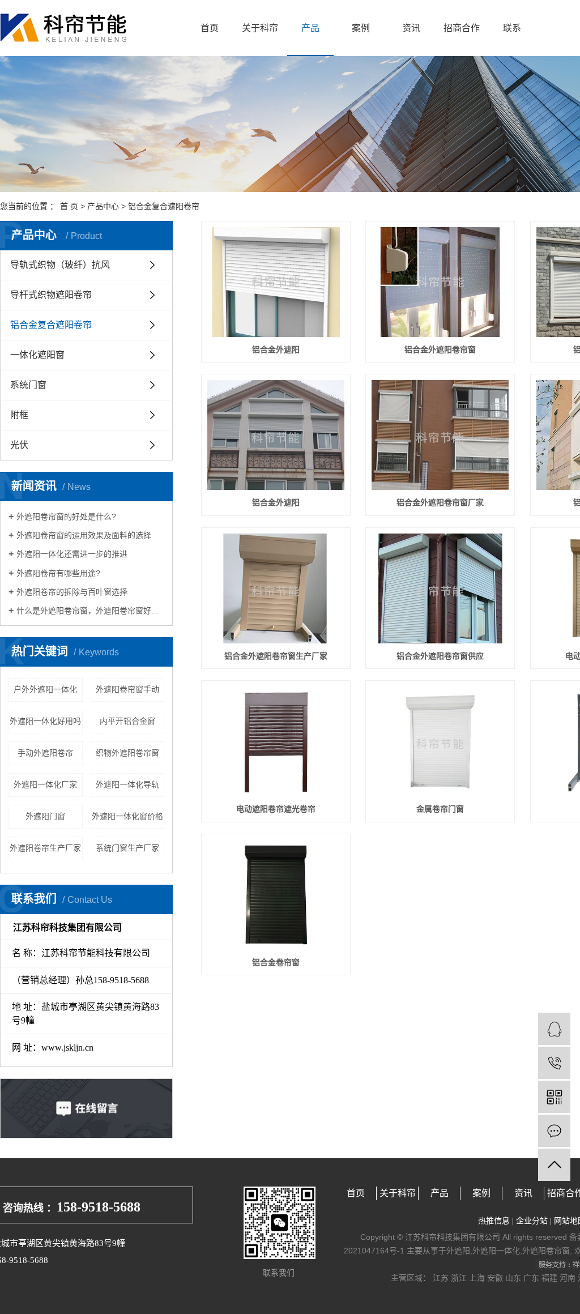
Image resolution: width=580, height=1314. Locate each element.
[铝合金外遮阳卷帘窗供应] (440, 588)
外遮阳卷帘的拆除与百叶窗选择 (71, 591)
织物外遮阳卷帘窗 (127, 752)
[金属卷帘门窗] (440, 741)
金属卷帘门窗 (440, 808)
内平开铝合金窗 (127, 721)
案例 (361, 28)
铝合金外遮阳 (276, 349)
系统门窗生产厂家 (127, 847)
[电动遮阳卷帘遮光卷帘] (275, 741)
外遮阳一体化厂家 (45, 784)
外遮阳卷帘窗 (546, 1250)
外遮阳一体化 (496, 1250)
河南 (567, 1277)
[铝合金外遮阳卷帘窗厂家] (440, 435)
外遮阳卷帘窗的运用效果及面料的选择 (83, 535)
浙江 (459, 1277)
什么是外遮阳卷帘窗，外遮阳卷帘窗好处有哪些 (90, 610)
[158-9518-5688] (554, 1063)
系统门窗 (28, 385)
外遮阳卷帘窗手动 (127, 689)
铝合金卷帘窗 (276, 962)
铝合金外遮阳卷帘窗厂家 (440, 502)
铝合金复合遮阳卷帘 (163, 206)
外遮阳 (458, 1250)
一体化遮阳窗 (37, 355)
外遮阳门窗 (45, 816)
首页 (210, 28)
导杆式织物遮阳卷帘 (51, 295)
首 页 (69, 206)
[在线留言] (554, 1131)
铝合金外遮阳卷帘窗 (440, 349)
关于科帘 (260, 28)
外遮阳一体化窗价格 (127, 816)
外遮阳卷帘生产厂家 (45, 847)
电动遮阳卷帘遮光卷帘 (275, 808)
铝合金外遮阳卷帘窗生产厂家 (275, 655)
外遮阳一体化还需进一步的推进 (71, 553)
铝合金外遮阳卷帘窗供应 (440, 655)
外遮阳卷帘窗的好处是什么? (66, 516)
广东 (531, 1277)
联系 (512, 28)
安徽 (495, 1277)
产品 (310, 28)
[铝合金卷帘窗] (275, 895)
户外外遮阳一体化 (45, 689)
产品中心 (103, 206)
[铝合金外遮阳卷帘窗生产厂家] (275, 588)
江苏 (441, 1277)
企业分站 (532, 1221)
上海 (477, 1277)
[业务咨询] (554, 1029)
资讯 (411, 28)
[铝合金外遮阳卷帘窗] (440, 282)
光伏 (19, 445)
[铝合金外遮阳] (275, 282)
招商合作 (461, 28)
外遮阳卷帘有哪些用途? (58, 573)
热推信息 (494, 1221)
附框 (19, 415)
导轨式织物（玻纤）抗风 (60, 265)
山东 (513, 1277)
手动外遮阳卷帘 (45, 752)
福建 (549, 1277)
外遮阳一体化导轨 (127, 784)
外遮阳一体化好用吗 (45, 721)
